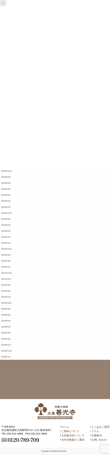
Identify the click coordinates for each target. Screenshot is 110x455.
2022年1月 (6, 267)
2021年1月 (6, 297)
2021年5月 (6, 279)
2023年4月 (6, 231)
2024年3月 (6, 201)
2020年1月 (6, 345)
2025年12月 (6, 171)
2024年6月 (6, 195)
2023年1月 (6, 243)
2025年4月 (6, 189)
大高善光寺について (73, 435)
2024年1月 (6, 207)
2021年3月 (6, 291)
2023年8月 (6, 219)
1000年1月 (6, 357)
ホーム (65, 427)
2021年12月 (6, 273)
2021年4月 (6, 285)
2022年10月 (6, 249)
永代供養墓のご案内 (73, 439)
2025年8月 (6, 183)
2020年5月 (6, 327)
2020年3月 (6, 339)
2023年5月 (6, 225)
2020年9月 (6, 309)
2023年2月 (6, 237)
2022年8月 (6, 255)
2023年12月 (6, 213)
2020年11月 (6, 303)
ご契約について (70, 431)
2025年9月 (6, 177)
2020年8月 (6, 315)
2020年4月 (6, 333)
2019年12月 (6, 351)
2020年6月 (6, 321)
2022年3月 (6, 261)
